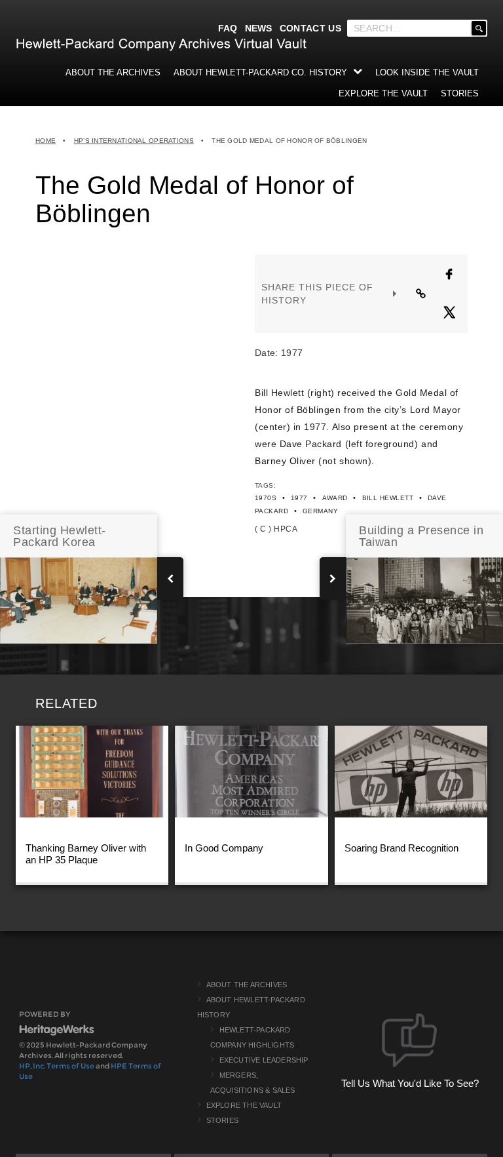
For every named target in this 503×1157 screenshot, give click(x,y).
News (258, 28)
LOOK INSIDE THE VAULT (427, 72)
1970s (265, 497)
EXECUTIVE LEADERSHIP (263, 1060)
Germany (320, 511)
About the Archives (247, 985)
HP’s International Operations (134, 140)
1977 (299, 497)
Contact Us (310, 28)
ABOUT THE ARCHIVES (112, 72)
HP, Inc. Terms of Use (56, 1065)
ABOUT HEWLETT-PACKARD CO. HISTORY (260, 72)
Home (45, 140)
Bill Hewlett (388, 497)
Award (335, 497)
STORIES (460, 93)
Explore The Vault (244, 1105)
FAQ (228, 28)
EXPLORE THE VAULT (383, 93)
